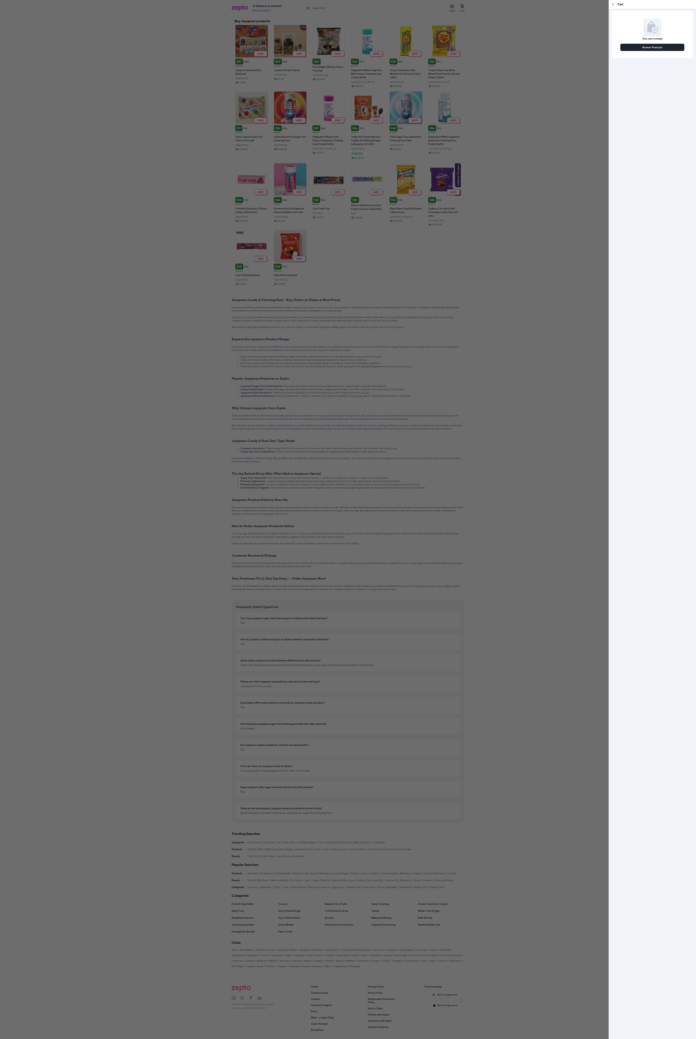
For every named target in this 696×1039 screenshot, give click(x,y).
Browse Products (652, 47)
